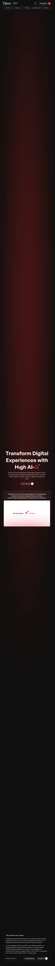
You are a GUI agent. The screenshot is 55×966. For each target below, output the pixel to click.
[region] (27, 946)
